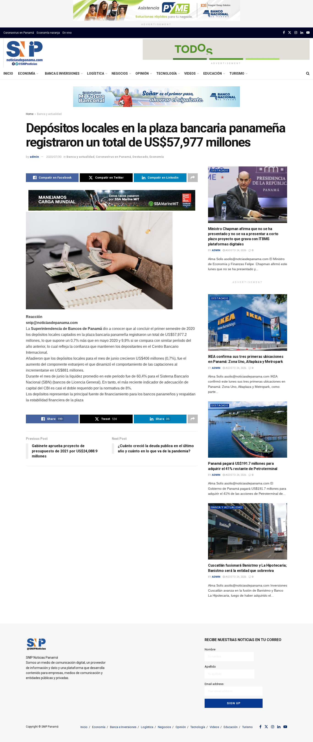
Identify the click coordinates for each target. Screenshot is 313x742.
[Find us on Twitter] (289, 32)
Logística (95, 73)
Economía (26, 73)
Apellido (210, 666)
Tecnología (166, 73)
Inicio (8, 73)
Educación (212, 73)
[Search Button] (308, 73)
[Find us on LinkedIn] (301, 32)
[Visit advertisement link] (156, 10)
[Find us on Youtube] (308, 32)
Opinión (142, 73)
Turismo (236, 73)
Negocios (120, 73)
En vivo (67, 32)
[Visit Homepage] (24, 53)
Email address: (214, 684)
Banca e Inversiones (62, 73)
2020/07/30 (53, 156)
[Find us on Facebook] (284, 32)
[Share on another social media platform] (193, 177)
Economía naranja (48, 32)
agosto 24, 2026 (235, 250)
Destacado (140, 156)
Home (29, 114)
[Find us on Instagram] (295, 32)
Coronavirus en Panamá (18, 32)
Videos (190, 73)
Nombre (210, 649)
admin (34, 156)
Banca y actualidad (49, 114)
